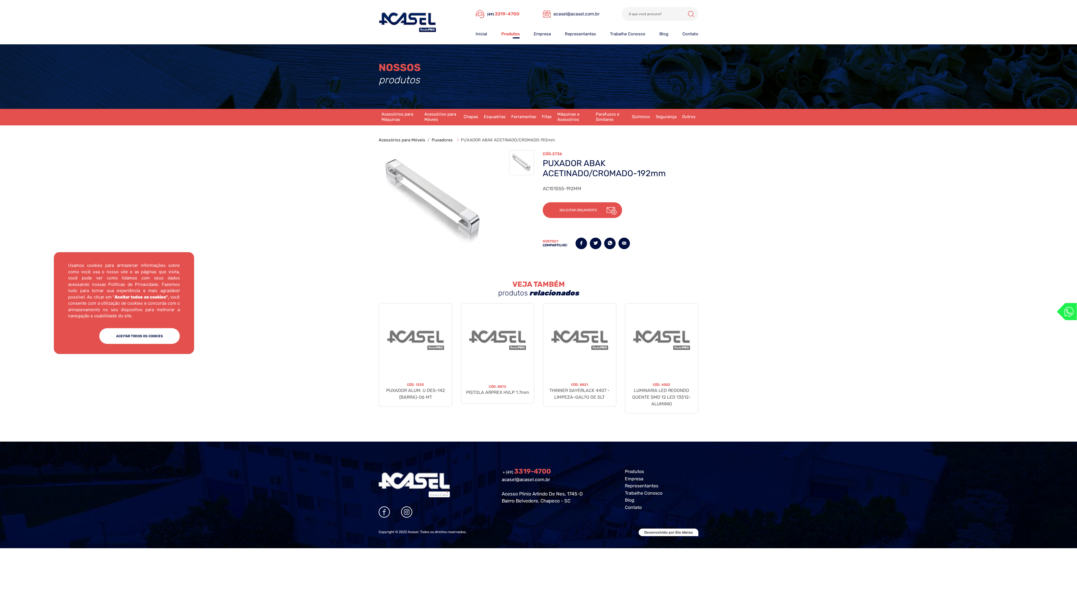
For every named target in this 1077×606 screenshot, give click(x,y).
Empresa (542, 33)
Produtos (510, 33)
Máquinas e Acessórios (568, 117)
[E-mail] (624, 243)
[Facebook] (581, 243)
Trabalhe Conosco (627, 33)
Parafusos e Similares (607, 117)
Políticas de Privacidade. (133, 284)
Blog (663, 33)
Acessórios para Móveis (440, 117)
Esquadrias (495, 116)
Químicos (641, 116)
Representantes (580, 33)
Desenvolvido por (668, 532)
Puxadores (442, 140)
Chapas (471, 116)
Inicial (481, 33)
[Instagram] (406, 512)
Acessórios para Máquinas (397, 117)
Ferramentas (523, 116)
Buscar (691, 14)
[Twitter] (595, 243)
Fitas (547, 116)
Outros (689, 116)
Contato (690, 33)
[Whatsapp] (1067, 311)
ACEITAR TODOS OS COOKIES (139, 336)
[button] (582, 210)
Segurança (666, 116)
